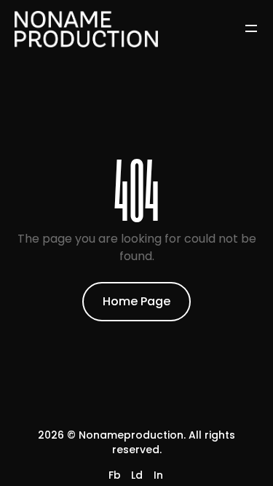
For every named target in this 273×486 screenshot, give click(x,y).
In (158, 475)
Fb (114, 475)
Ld (137, 475)
